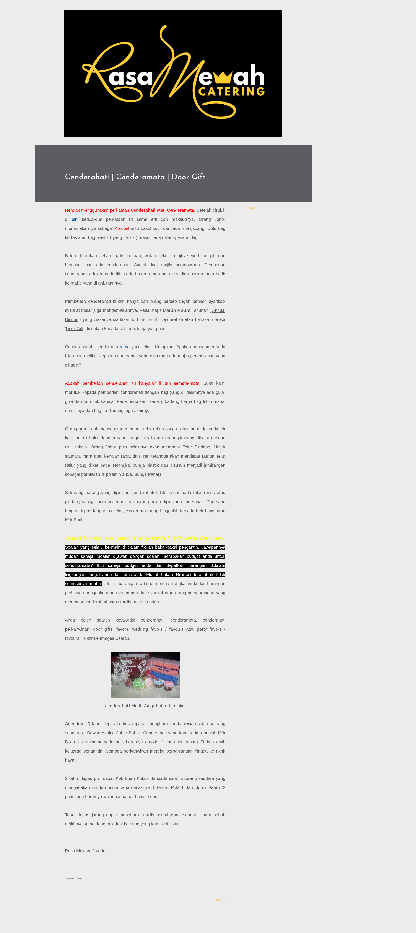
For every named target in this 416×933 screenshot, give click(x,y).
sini (75, 219)
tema (125, 346)
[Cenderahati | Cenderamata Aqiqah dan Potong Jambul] (145, 677)
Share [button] (254, 208)
